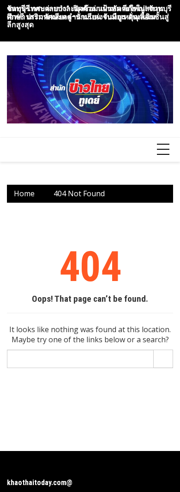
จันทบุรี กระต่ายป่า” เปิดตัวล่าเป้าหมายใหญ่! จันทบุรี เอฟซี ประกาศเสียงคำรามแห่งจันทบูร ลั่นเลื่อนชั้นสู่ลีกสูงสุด (89, 16)
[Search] (163, 359)
